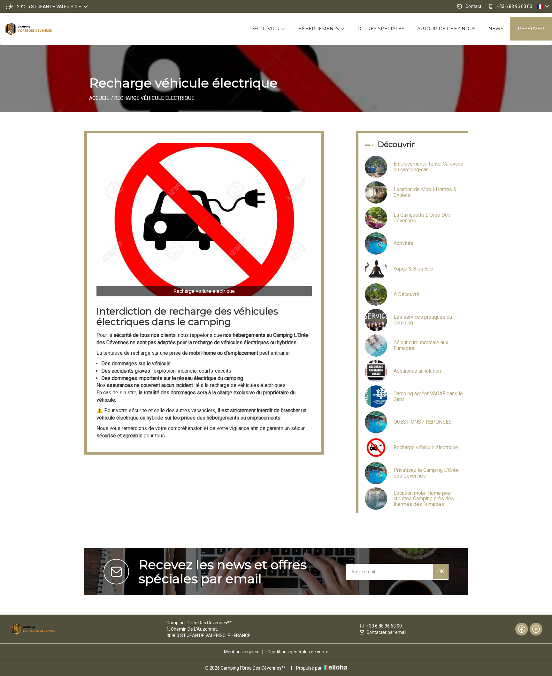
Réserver (531, 29)
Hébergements (319, 29)
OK (440, 571)
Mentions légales (241, 651)
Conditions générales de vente (297, 651)
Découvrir (265, 29)
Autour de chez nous (446, 29)
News (495, 29)
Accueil (99, 98)
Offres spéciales (380, 29)
